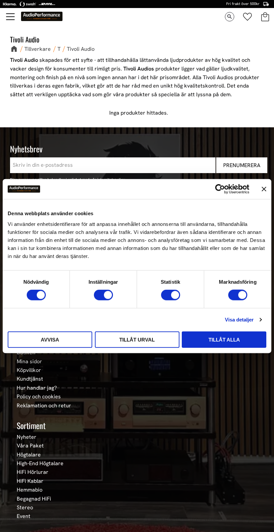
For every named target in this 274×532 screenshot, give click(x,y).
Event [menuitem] (23, 516)
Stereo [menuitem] (25, 508)
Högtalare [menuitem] (29, 455)
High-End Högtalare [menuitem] (40, 463)
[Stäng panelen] (264, 189)
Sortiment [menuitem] (31, 425)
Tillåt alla (224, 339)
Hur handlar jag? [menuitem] (37, 388)
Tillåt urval (137, 339)
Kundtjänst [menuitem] (30, 379)
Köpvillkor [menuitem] (29, 370)
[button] (11, 17)
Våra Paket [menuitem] (30, 446)
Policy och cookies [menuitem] (39, 397)
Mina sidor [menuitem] (29, 362)
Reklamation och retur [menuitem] (44, 406)
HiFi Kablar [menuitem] (30, 481)
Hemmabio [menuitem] (29, 490)
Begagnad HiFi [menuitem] (34, 499)
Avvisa (50, 339)
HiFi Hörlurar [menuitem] (32, 472)
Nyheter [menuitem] (26, 437)
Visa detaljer (239, 319)
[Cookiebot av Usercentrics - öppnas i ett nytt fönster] (220, 189)
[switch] (103, 295)
